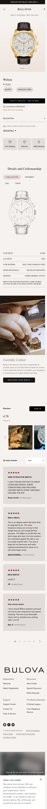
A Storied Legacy (34, 704)
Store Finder (32, 683)
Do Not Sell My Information (25, 734)
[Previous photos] (5, 437)
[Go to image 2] (25, 68)
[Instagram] (4, 724)
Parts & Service (9, 714)
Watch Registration (11, 688)
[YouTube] (13, 724)
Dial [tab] (7, 183)
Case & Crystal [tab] (12, 177)
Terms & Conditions (33, 731)
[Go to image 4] (28, 68)
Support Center (9, 704)
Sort (29, 460)
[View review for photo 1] (20, 437)
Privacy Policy (8, 734)
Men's (13, 15)
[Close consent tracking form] (41, 779)
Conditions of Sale (9, 737)
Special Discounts (34, 688)
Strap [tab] (17, 183)
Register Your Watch (19, 380)
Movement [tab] (29, 177)
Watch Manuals (39, 146)
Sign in (37, 409)
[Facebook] (8, 724)
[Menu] (4, 9)
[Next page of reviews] (40, 641)
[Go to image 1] (22, 68)
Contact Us (7, 709)
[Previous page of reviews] (9, 641)
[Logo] (24, 9)
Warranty (24, 146)
